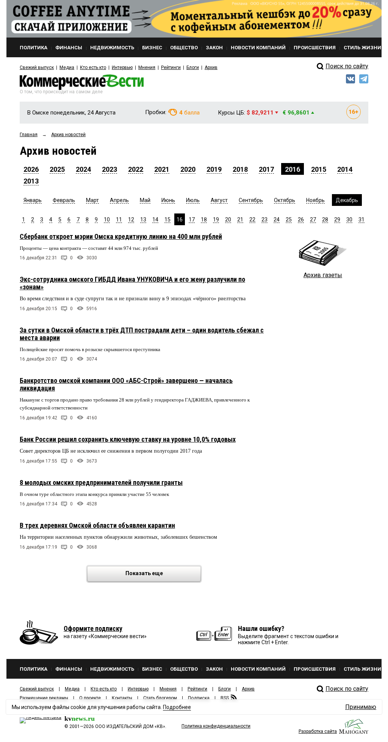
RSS (225, 698)
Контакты (122, 698)
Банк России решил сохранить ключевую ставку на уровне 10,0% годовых (128, 439)
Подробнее (177, 707)
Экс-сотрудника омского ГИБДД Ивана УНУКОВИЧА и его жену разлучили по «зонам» (132, 283)
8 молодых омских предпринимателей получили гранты (101, 482)
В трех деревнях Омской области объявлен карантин (97, 525)
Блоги (192, 67)
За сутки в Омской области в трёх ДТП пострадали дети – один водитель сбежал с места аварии (142, 334)
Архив (211, 67)
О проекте (90, 698)
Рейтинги (171, 67)
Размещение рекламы (44, 698)
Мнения (146, 67)
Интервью (122, 67)
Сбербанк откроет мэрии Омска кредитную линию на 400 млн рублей (121, 236)
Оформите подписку (93, 628)
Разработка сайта (318, 731)
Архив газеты (323, 275)
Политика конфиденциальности (215, 726)
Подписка (199, 698)
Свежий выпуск (37, 67)
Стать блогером (160, 698)
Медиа (66, 67)
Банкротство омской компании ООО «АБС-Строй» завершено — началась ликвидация (126, 384)
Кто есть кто (93, 67)
